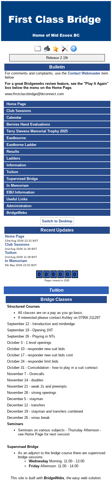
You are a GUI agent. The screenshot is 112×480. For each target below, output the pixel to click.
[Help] (74, 48)
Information (16, 165)
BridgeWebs (17, 213)
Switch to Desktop (57, 221)
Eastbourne (16, 138)
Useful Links (17, 199)
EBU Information (21, 192)
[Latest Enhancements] (56, 48)
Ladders (13, 158)
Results (13, 151)
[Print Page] (47, 48)
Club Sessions (19, 111)
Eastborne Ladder (21, 145)
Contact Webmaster (84, 73)
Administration (19, 206)
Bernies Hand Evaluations (28, 124)
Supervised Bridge (22, 179)
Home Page (16, 104)
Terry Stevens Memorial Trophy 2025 (37, 131)
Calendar (14, 118)
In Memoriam (18, 185)
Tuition (12, 172)
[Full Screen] (39, 48)
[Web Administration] (65, 48)
